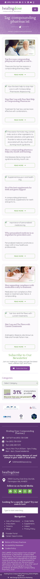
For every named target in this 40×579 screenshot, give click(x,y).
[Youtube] (20, 491)
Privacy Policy (29, 529)
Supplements (29, 524)
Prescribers (10, 524)
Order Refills (29, 521)
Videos (27, 526)
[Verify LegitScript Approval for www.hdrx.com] (34, 419)
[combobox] (20, 510)
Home (10, 31)
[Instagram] (25, 491)
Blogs (8, 529)
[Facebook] (10, 491)
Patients (9, 526)
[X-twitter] (15, 491)
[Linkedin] (30, 491)
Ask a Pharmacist (13, 521)
